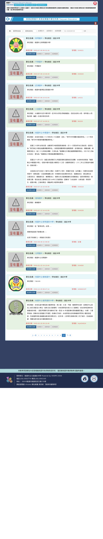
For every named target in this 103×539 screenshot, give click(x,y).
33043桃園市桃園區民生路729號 (33, 381)
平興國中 (39, 62)
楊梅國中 (39, 198)
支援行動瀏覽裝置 (69, 357)
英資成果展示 (10, 4)
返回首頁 (85, 378)
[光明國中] (16, 267)
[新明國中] (16, 52)
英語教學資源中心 (42, 4)
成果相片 (50, 31)
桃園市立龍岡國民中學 (44, 300)
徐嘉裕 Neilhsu (39, 363)
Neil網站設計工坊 (38, 361)
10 (64, 335)
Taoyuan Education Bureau (22, 2)
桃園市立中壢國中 (42, 133)
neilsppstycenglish (34, 354)
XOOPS (54, 376)
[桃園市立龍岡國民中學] (16, 315)
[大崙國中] (16, 123)
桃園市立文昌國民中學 (30, 4)
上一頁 (34, 335)
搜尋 (85, 31)
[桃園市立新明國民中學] (16, 236)
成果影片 (41, 31)
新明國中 (39, 38)
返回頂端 (94, 378)
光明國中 (39, 253)
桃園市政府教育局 (19, 4)
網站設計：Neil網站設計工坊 (11, 359)
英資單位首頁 (31, 53)
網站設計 (28, 361)
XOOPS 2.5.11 (34, 359)
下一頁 (68, 335)
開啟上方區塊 (95, 23)
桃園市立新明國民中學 (44, 222)
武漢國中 (39, 85)
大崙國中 (39, 109)
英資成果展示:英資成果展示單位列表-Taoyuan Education (51, 19)
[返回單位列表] (10, 31)
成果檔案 (58, 31)
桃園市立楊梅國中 (42, 277)
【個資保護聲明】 (50, 384)
